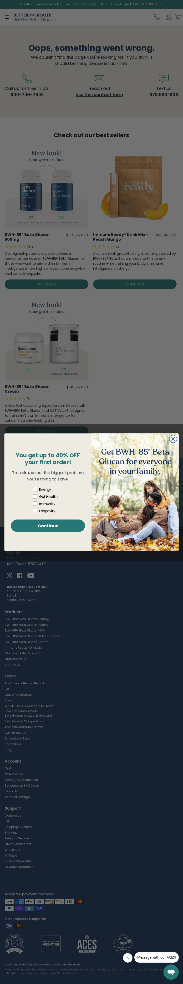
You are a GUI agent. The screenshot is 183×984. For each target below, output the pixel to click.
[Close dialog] (173, 439)
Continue (48, 526)
